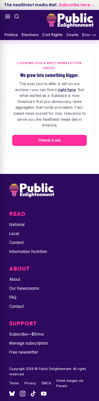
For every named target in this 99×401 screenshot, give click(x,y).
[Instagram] (22, 393)
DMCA (46, 383)
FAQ (12, 297)
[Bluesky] (12, 393)
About (14, 279)
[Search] (16, 16)
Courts (72, 34)
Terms (14, 383)
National (17, 224)
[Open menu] (8, 16)
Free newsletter (23, 352)
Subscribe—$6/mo (26, 334)
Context (16, 242)
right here (67, 89)
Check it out (49, 140)
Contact (16, 306)
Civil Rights (52, 34)
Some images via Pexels (69, 383)
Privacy (30, 383)
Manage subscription (28, 343)
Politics (11, 34)
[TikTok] (33, 393)
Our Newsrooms (24, 288)
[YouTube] (44, 393)
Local (14, 233)
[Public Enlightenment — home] (69, 20)
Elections (30, 34)
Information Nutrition (28, 251)
